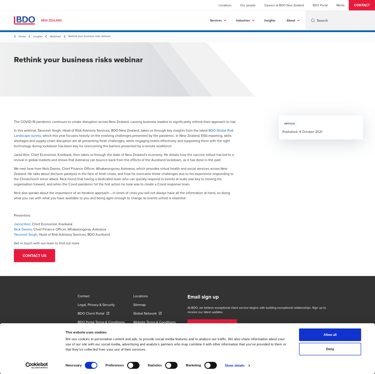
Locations (225, 5)
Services (216, 20)
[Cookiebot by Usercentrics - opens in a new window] (37, 365)
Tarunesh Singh (25, 234)
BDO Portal (320, 5)
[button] (362, 5)
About (291, 20)
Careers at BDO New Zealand (284, 5)
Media (340, 5)
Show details (235, 365)
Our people (248, 5)
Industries (243, 20)
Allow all (330, 334)
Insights (269, 20)
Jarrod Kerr (22, 224)
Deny (330, 349)
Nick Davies (23, 229)
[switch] (133, 365)
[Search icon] (313, 20)
